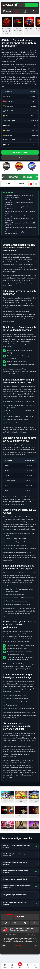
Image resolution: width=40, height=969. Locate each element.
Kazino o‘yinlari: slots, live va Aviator (17, 216)
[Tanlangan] (31, 183)
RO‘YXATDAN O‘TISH (32, 4)
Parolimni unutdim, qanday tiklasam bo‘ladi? (15, 863)
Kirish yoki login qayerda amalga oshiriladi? (14, 855)
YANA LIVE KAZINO (32, 805)
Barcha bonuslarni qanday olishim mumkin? (15, 903)
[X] (15, 923)
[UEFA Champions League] (25, 11)
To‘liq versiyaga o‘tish (19, 945)
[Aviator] (17, 11)
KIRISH (21, 4)
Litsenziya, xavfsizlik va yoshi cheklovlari (18, 200)
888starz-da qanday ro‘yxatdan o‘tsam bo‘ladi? (16, 846)
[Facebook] (34, 923)
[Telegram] (5, 923)
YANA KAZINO (33, 790)
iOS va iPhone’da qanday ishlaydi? (15, 879)
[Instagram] (24, 923)
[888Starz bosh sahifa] (7, 5)
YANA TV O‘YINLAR (32, 820)
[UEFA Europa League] (34, 11)
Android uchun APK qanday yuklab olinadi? (15, 871)
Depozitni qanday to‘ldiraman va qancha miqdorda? (17, 886)
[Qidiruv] (36, 183)
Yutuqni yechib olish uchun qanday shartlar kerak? (15, 895)
